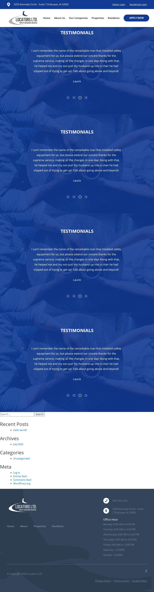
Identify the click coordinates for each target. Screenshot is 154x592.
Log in (16, 472)
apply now (136, 18)
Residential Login (138, 4)
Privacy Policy (103, 581)
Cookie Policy (139, 581)
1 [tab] (67, 97)
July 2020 (18, 444)
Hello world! (20, 430)
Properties (98, 18)
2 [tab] (73, 97)
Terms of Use (121, 581)
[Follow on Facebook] (146, 571)
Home (46, 18)
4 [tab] (86, 97)
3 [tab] (80, 97)
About (24, 526)
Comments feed (22, 479)
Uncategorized (21, 458)
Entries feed (20, 476)
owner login (118, 4)
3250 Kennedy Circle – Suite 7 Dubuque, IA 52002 (41, 4)
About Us (59, 18)
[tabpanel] (77, 66)
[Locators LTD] (24, 18)
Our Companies (78, 18)
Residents (114, 18)
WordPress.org (21, 483)
